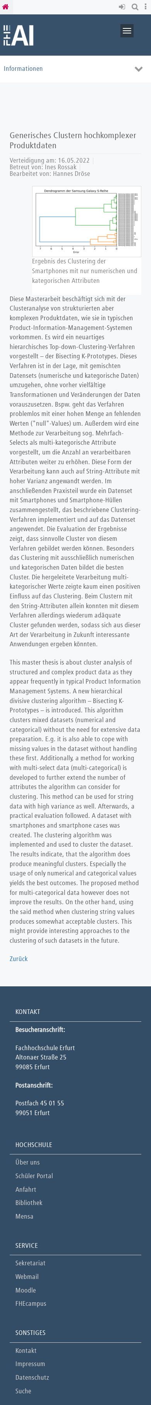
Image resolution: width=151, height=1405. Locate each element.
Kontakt (26, 1351)
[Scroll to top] (126, 1379)
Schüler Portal (34, 1176)
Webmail (27, 1277)
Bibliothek (29, 1203)
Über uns (27, 1162)
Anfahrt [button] (25, 1190)
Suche (23, 1391)
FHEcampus (30, 1304)
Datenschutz (32, 1378)
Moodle (25, 1290)
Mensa (24, 1217)
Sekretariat (30, 1263)
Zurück (19, 959)
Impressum (30, 1364)
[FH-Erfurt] (18, 35)
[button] (123, 7)
